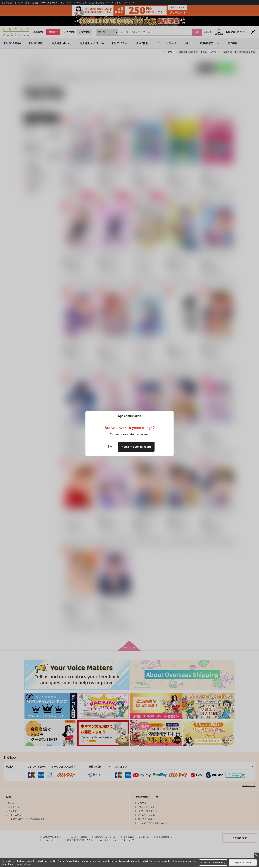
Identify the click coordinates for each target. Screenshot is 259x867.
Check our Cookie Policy (213, 862)
